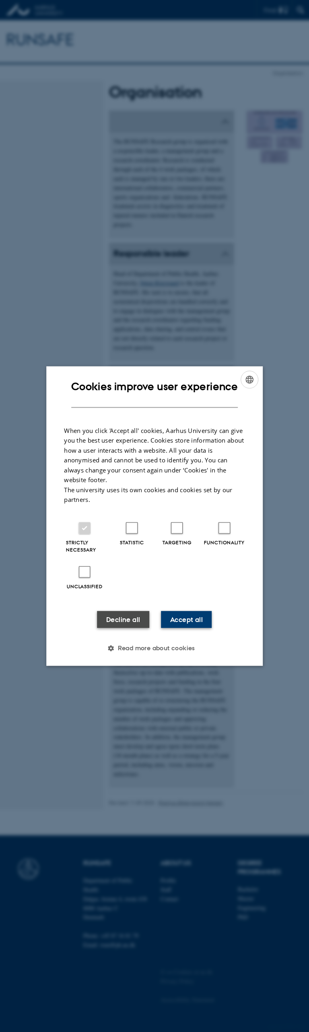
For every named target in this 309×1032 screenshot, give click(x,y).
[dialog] (154, 516)
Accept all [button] (186, 619)
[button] (154, 648)
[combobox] (249, 380)
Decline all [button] (123, 619)
